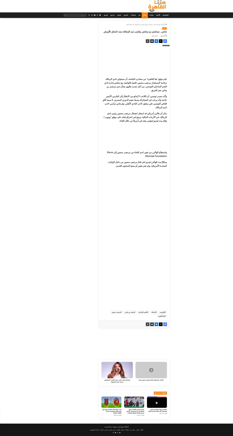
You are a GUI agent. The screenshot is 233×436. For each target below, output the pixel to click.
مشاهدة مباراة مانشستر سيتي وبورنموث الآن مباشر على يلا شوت (157, 410)
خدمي (112, 15)
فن (139, 15)
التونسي (162, 312)
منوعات (133, 15)
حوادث (151, 15)
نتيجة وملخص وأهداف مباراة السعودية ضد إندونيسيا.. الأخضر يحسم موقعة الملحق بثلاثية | (135, 411)
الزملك (153, 312)
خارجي (126, 15)
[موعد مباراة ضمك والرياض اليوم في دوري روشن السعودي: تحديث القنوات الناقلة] (111, 402)
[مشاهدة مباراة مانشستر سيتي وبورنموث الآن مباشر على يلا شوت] (157, 402)
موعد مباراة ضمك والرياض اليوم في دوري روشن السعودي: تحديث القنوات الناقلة (111, 411)
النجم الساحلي (142, 312)
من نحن (106, 430)
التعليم (118, 430)
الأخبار (158, 15)
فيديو (106, 15)
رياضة (145, 15)
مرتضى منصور (116, 312)
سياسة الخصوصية (94, 430)
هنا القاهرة (161, 316)
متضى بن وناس (129, 312)
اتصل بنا (101, 430)
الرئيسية (165, 15)
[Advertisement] (98, 6)
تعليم (119, 15)
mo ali (162, 36)
